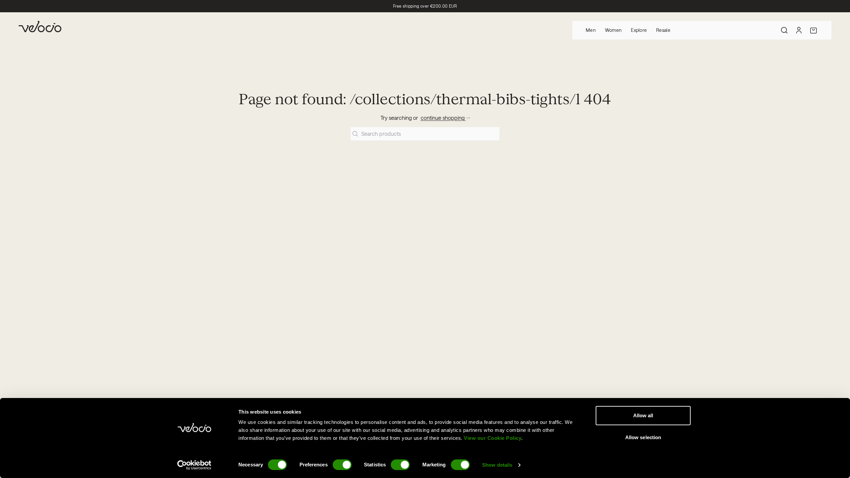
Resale (663, 30)
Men (591, 30)
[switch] (342, 464)
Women (613, 30)
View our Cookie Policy (492, 438)
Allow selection (643, 437)
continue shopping (443, 118)
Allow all (643, 415)
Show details (497, 465)
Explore (639, 30)
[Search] (784, 30)
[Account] (799, 30)
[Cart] (813, 30)
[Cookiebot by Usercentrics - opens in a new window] (194, 465)
